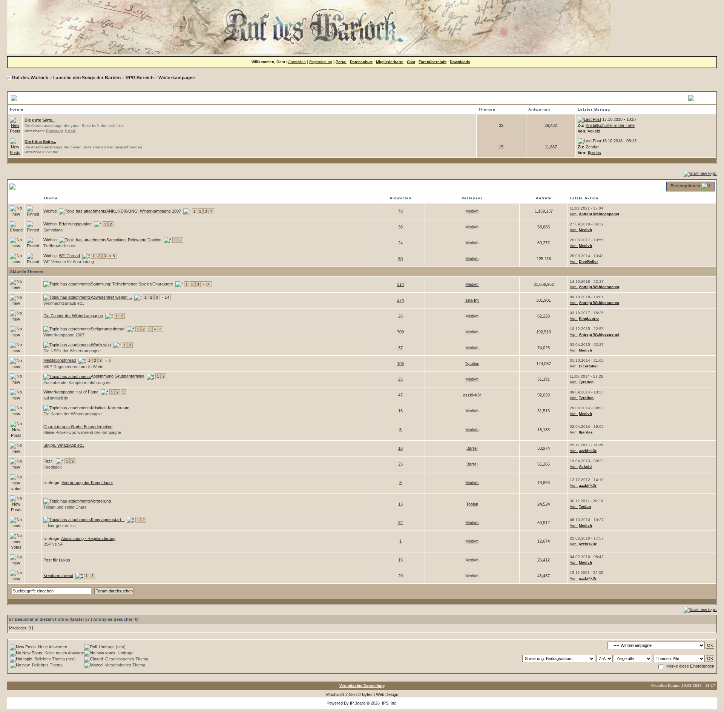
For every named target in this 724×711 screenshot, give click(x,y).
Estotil (70, 131)
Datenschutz (361, 62)
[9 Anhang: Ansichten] (82, 240)
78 (400, 211)
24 (400, 243)
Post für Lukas (56, 560)
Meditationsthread (59, 360)
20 (400, 576)
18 (400, 448)
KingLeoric (589, 318)
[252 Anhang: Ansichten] (67, 284)
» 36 (158, 329)
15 (400, 560)
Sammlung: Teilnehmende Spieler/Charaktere (132, 284)
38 (400, 227)
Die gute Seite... (40, 120)
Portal (341, 62)
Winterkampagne (176, 77)
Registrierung (320, 62)
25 (400, 379)
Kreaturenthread (58, 575)
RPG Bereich (139, 77)
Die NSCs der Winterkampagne (72, 351)
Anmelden (297, 62)
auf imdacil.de (55, 398)
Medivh (472, 211)
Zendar (52, 152)
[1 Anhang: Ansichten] (82, 211)
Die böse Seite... (40, 141)
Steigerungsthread (107, 329)
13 (400, 504)
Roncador (54, 131)
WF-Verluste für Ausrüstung (68, 261)
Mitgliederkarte (389, 62)
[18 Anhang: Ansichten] (67, 408)
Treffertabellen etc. (60, 246)
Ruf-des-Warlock (30, 77)
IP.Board (357, 703)
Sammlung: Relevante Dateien (133, 240)
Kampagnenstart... (107, 519)
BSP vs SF (53, 544)
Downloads (460, 62)
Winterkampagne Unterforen (51, 97)
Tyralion (472, 363)
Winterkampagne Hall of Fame (70, 392)
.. (44, 451)
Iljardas (594, 152)
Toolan (472, 504)
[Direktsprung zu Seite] (187, 211)
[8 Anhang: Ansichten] (67, 297)
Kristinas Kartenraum (110, 408)
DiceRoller (588, 261)
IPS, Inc (389, 703)
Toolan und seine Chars (65, 507)
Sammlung (53, 230)
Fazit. (48, 461)
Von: (574, 214)
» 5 (112, 256)
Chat (411, 62)
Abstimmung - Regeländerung (88, 538)
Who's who (101, 344)
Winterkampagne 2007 (63, 335)
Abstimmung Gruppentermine (117, 376)
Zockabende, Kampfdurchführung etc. (78, 382)
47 (400, 395)
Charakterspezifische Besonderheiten (77, 426)
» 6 (108, 360)
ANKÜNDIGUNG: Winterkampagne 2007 (143, 211)
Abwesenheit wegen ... (111, 297)
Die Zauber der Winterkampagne (73, 315)
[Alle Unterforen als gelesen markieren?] (15, 125)
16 (400, 411)
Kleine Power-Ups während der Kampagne (82, 432)
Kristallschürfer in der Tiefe (610, 125)
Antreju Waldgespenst (599, 214)
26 (400, 316)
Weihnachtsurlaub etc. (63, 303)
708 (400, 332)
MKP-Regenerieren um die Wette (73, 366)
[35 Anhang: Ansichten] (67, 344)
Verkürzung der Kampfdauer (87, 482)
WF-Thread (69, 255)
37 (400, 347)
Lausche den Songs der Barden (87, 77)
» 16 (206, 284)
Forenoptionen (685, 186)
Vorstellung (101, 501)
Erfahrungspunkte (75, 224)
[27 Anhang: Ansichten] (67, 329)
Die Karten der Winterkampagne (72, 414)
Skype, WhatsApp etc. (63, 445)
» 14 (165, 297)
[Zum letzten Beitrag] (589, 119)
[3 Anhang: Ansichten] (67, 501)
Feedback (52, 467)
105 (400, 363)
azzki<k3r (472, 395)
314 (400, 284)
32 (400, 522)
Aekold (593, 131)
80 (400, 258)
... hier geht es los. (60, 525)
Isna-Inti (472, 300)
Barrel (471, 448)
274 (400, 300)
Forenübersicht (432, 62)
